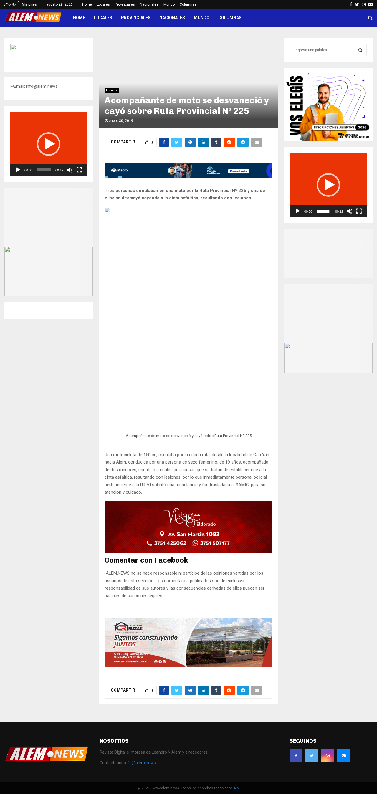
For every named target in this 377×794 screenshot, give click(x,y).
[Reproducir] (18, 170)
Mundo (169, 4)
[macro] (188, 177)
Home (87, 4)
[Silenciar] (70, 170)
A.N (236, 788)
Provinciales (125, 4)
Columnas (188, 4)
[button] (48, 144)
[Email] (343, 755)
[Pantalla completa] (79, 170)
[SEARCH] (360, 50)
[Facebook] (296, 755)
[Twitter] (311, 755)
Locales (103, 4)
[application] (48, 144)
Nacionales (149, 4)
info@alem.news (140, 762)
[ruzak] (188, 665)
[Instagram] (327, 755)
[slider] (44, 169)
